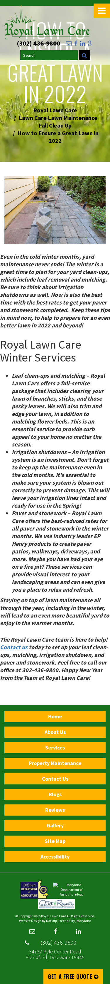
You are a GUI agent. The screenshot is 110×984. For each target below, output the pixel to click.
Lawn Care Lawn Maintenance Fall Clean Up (58, 121)
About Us (55, 732)
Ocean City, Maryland (74, 920)
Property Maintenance (55, 763)
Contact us (14, 647)
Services (55, 747)
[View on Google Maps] (90, 43)
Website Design (30, 920)
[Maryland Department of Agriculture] (71, 889)
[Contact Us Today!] (69, 43)
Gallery (55, 825)
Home (55, 716)
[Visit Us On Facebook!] (75, 43)
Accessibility (55, 856)
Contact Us (55, 778)
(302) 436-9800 (58, 942)
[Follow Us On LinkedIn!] (82, 43)
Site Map (55, 841)
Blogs (55, 794)
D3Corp (51, 920)
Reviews (55, 809)
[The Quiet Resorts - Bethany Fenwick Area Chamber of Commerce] (56, 903)
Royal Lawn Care (55, 110)
